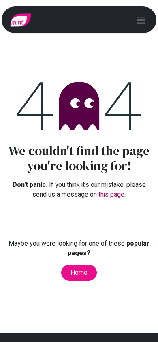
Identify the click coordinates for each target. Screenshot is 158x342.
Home (79, 273)
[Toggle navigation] (141, 20)
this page (111, 194)
